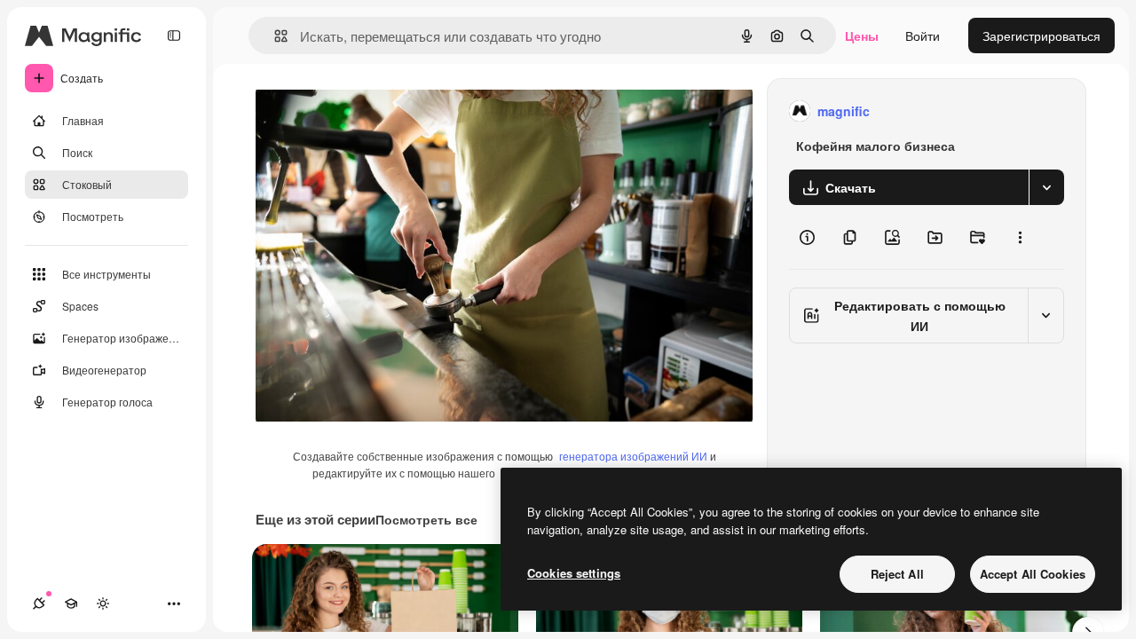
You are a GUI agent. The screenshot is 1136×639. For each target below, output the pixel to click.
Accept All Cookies (1032, 573)
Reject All (897, 573)
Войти (922, 35)
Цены (862, 35)
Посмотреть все (426, 519)
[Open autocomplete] (273, 36)
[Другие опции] (1019, 237)
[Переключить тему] (103, 603)
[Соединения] (39, 603)
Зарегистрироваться (1041, 35)
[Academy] (71, 603)
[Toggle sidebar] (174, 35)
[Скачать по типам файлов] (1046, 187)
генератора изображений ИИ (633, 455)
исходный (374, 111)
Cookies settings (573, 572)
